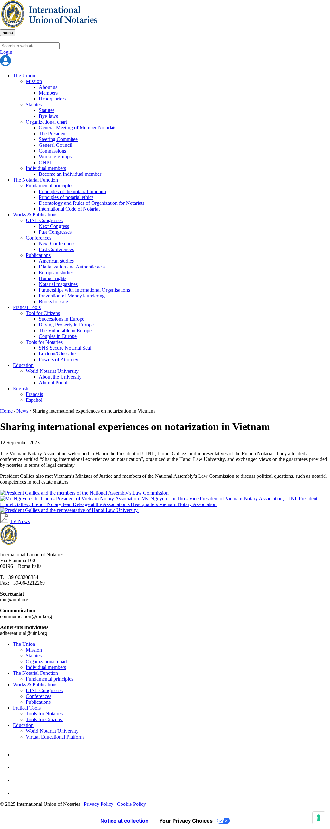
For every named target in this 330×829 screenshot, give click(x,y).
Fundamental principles (49, 185)
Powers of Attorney (58, 359)
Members (48, 93)
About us (48, 87)
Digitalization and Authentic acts (72, 266)
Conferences (38, 237)
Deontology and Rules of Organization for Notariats (91, 203)
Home (6, 411)
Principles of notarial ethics (66, 197)
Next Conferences (57, 243)
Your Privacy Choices (186, 820)
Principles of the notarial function (72, 191)
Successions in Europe (61, 319)
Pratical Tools (27, 307)
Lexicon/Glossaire (57, 353)
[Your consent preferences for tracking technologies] (319, 818)
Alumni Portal (53, 382)
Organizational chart (46, 122)
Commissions (52, 151)
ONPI (45, 162)
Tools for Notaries (44, 342)
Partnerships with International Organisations (84, 290)
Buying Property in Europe (66, 324)
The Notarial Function (35, 180)
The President (53, 133)
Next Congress (54, 226)
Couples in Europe (58, 336)
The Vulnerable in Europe (65, 330)
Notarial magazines (58, 284)
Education (23, 365)
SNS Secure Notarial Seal (65, 348)
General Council (55, 145)
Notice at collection (124, 820)
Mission (34, 81)
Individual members (46, 168)
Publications (38, 255)
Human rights (52, 278)
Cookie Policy (131, 804)
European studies (56, 272)
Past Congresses (55, 232)
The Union (24, 75)
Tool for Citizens (43, 313)
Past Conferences (56, 249)
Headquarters (52, 98)
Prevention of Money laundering (72, 295)
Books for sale (53, 301)
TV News (20, 521)
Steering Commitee (58, 139)
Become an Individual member (70, 174)
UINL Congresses (44, 220)
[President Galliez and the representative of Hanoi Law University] (69, 510)
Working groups (55, 156)
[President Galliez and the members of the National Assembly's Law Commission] (85, 492)
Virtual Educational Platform (55, 737)
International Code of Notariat (70, 209)
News (22, 411)
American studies (56, 261)
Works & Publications (35, 214)
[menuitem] (20, 388)
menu (8, 32)
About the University (60, 377)
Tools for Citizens (44, 719)
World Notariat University (52, 371)
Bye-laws (48, 116)
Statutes (34, 104)
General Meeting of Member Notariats (77, 127)
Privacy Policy (98, 804)
